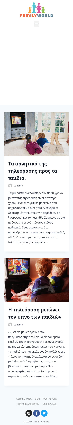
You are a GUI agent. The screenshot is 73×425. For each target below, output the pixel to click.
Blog (37, 398)
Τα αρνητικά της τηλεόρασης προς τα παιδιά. (32, 170)
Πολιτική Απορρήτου (28, 403)
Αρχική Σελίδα (24, 398)
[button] (36, 24)
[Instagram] (28, 413)
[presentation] (36, 134)
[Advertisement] (36, 68)
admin (20, 185)
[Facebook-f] (36, 413)
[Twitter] (44, 413)
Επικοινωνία (49, 403)
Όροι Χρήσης (50, 398)
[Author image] (10, 186)
